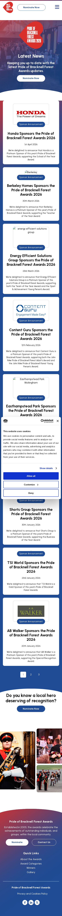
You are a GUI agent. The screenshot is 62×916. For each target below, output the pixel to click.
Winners (31, 867)
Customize (29, 484)
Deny (31, 493)
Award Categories (31, 863)
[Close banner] (58, 421)
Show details (46, 468)
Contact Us (44, 842)
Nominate (17, 842)
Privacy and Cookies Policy (32, 893)
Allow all (31, 476)
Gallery (31, 872)
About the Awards (31, 859)
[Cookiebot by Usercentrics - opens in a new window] (40, 421)
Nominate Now (31, 7)
